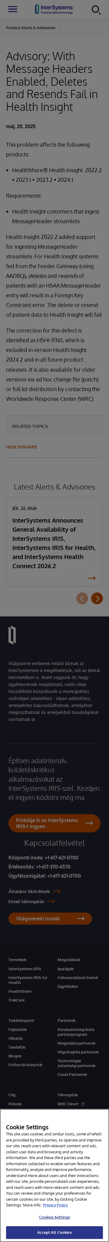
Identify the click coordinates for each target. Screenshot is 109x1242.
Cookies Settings (54, 1217)
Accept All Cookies (54, 1232)
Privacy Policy (55, 1205)
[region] (54, 1175)
